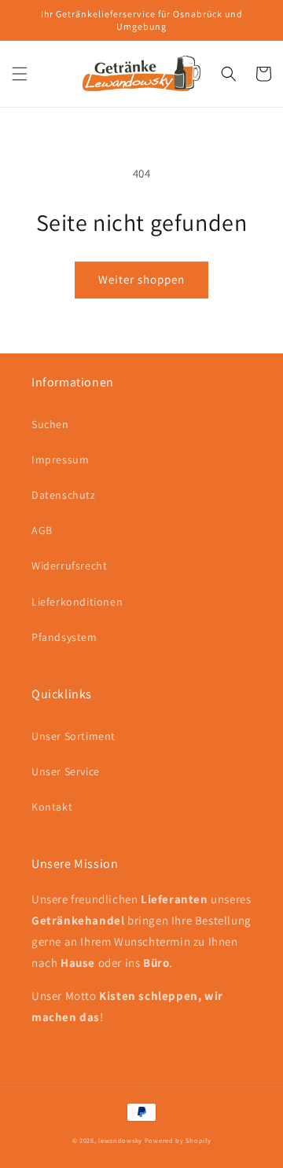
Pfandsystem (64, 637)
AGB (42, 530)
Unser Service (65, 771)
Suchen (50, 424)
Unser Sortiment (73, 736)
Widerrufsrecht (69, 565)
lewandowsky (120, 1140)
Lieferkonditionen (77, 602)
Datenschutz (63, 495)
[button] (19, 74)
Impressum (60, 459)
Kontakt (51, 807)
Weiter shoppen (141, 279)
